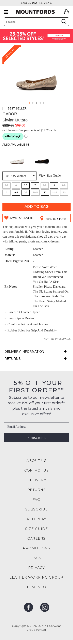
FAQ (37, 500)
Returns (36, 490)
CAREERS (36, 538)
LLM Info (36, 587)
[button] (29, 103)
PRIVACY (36, 568)
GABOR (9, 114)
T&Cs (36, 558)
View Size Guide (50, 175)
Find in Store (56, 218)
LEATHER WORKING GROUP (36, 577)
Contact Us (36, 470)
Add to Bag (37, 206)
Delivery (36, 480)
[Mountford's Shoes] (36, 12)
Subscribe (37, 438)
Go (64, 21)
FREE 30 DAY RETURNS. (36, 2)
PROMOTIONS (36, 548)
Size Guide (36, 529)
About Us (36, 461)
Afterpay (36, 519)
